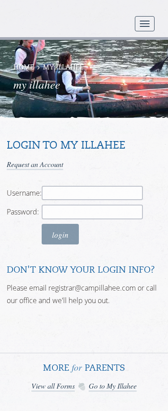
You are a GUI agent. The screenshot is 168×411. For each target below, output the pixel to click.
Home (23, 67)
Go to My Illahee (113, 385)
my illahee (63, 67)
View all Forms (53, 385)
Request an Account (35, 164)
